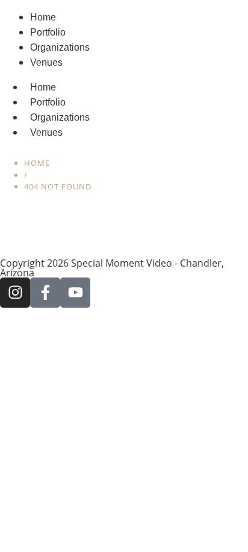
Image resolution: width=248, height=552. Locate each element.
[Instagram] (15, 293)
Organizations (60, 117)
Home (43, 87)
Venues (46, 132)
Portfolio (48, 102)
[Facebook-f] (45, 293)
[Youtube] (75, 293)
